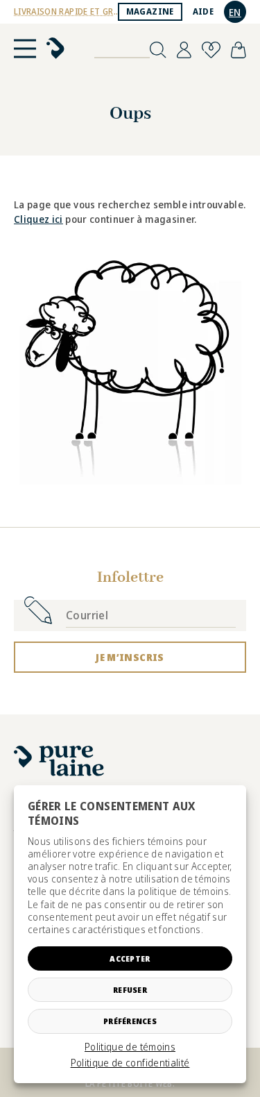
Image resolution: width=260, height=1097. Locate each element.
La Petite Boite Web (129, 1083)
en (235, 12)
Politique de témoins (130, 1047)
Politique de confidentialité (130, 1063)
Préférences (130, 1021)
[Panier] (238, 50)
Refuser (130, 990)
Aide (203, 11)
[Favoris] (211, 50)
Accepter (130, 958)
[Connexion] (184, 50)
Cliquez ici (38, 219)
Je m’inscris (130, 657)
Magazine (150, 11)
